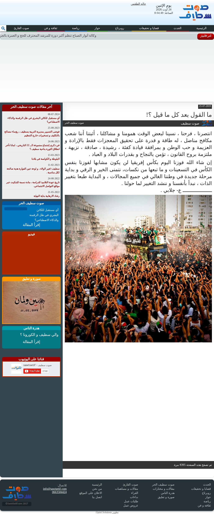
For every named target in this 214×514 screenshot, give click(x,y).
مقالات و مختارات (164, 488)
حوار (97, 28)
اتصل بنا (97, 497)
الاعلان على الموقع (90, 493)
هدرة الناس (168, 493)
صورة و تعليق (166, 497)
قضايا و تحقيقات (149, 28)
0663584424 (59, 492)
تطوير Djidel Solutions (107, 512)
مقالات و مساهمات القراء (126, 491)
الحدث (177, 28)
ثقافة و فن (50, 28)
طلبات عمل (131, 501)
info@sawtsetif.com (55, 488)
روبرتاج (119, 28)
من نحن (97, 488)
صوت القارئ (21, 28)
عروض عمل (130, 505)
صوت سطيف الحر (163, 484)
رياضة (75, 28)
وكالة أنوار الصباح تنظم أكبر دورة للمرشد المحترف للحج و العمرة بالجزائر (59, 35)
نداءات (134, 497)
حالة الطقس (138, 3)
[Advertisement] (107, 71)
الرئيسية (201, 28)
